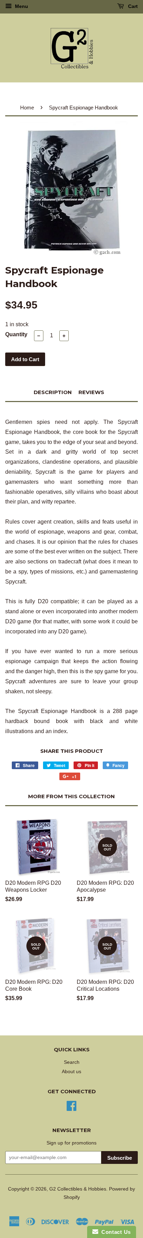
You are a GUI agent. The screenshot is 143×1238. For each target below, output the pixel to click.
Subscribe (119, 1158)
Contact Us (114, 1232)
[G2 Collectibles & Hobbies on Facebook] (71, 1105)
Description (53, 392)
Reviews (91, 392)
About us (71, 1071)
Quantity (16, 334)
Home (27, 107)
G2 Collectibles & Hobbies (77, 1189)
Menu (21, 6)
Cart (132, 6)
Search (71, 1062)
